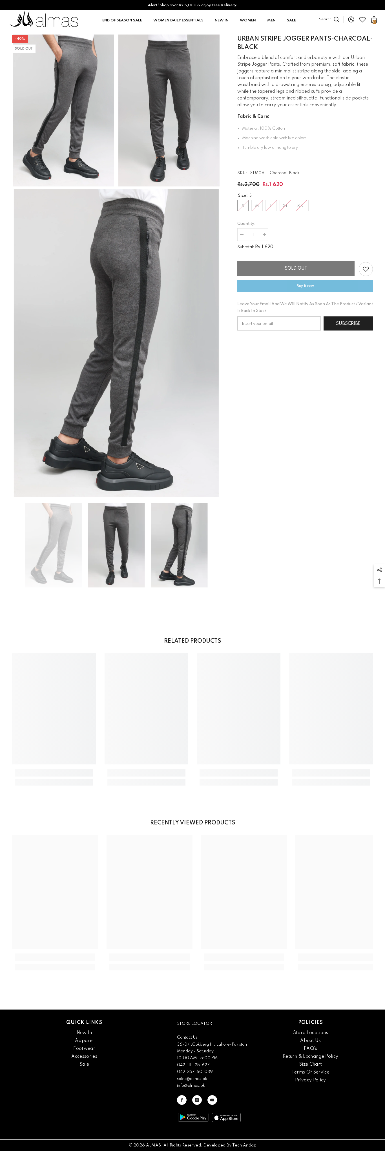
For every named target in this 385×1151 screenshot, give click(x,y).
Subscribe (348, 323)
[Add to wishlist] (366, 269)
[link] (54, 773)
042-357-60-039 (195, 1072)
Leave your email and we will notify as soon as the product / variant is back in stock (305, 307)
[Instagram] (197, 1100)
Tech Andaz (244, 1145)
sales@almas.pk (192, 1079)
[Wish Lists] (362, 19)
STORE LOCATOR (194, 1024)
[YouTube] (212, 1100)
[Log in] (351, 19)
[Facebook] (182, 1100)
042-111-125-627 (193, 1065)
